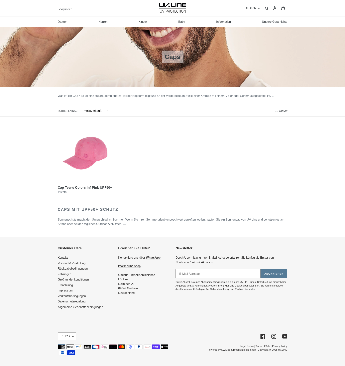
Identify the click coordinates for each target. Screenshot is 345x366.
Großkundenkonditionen (73, 279)
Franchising (65, 285)
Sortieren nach (68, 111)
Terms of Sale (263, 346)
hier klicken (250, 289)
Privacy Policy (279, 346)
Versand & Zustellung (71, 263)
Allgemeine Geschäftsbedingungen (80, 307)
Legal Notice (247, 346)
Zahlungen (64, 274)
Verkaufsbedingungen (72, 296)
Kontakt (63, 257)
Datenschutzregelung (71, 301)
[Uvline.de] (172, 8)
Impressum (65, 290)
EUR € (65, 336)
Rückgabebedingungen (73, 268)
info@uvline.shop (129, 266)
